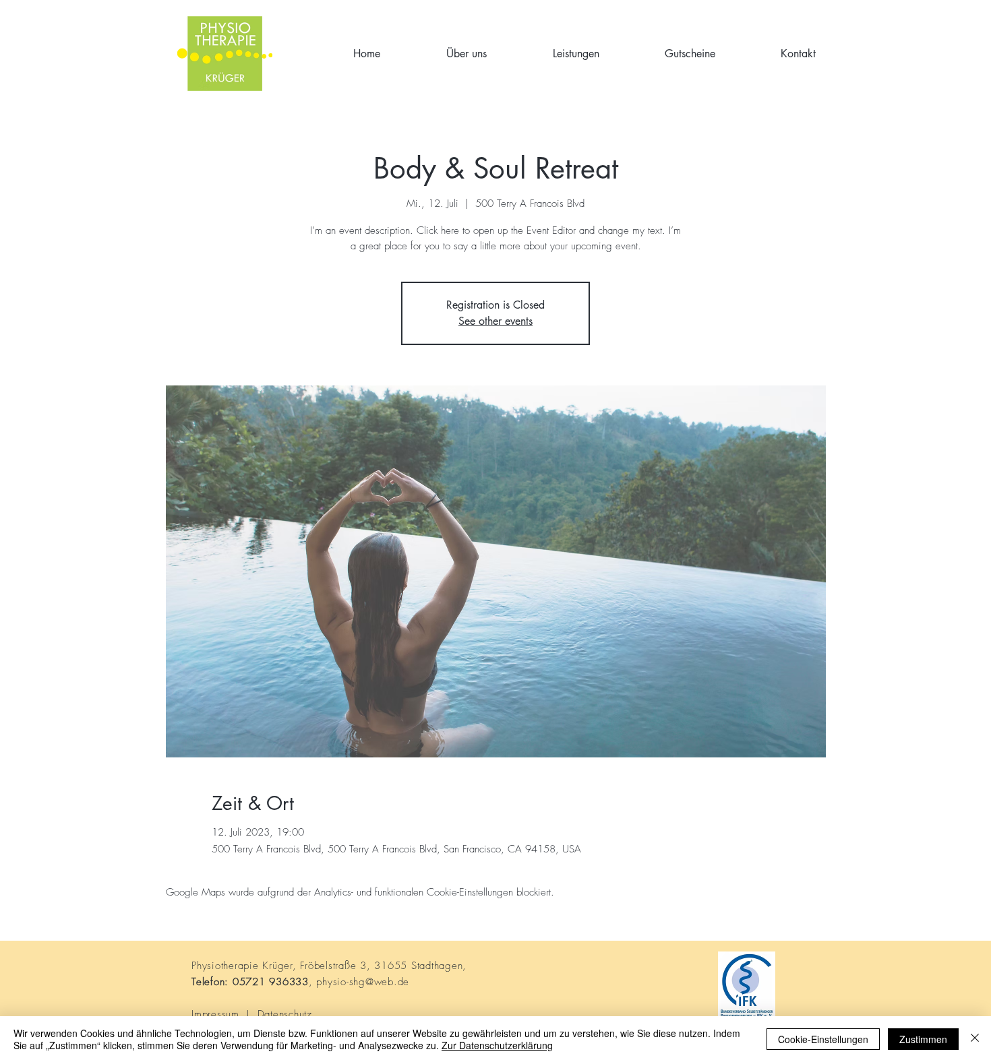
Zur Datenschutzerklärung (497, 1045)
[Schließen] (975, 1039)
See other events (495, 321)
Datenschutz (285, 1014)
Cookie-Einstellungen (823, 1039)
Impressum (215, 1014)
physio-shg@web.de (362, 982)
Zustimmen (923, 1039)
